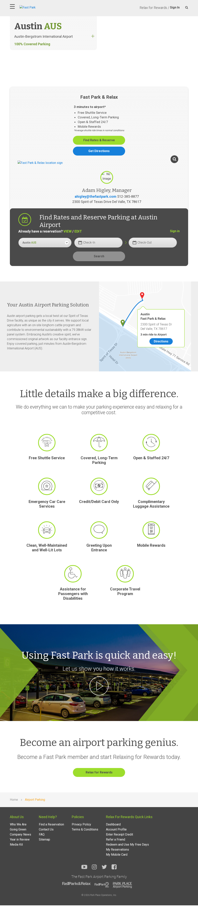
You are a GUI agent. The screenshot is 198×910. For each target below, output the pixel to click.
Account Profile (116, 829)
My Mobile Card (116, 854)
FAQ (41, 834)
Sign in (175, 231)
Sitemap (44, 839)
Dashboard (113, 824)
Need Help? (48, 817)
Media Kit (16, 844)
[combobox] (45, 242)
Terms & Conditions (85, 829)
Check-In (89, 242)
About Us (17, 817)
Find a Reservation (51, 824)
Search (99, 256)
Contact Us (46, 829)
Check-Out (144, 242)
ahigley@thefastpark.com (95, 196)
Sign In (175, 7)
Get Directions (99, 151)
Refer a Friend (115, 839)
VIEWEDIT (72, 231)
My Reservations (117, 849)
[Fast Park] (44, 7)
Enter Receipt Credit (119, 834)
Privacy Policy (81, 824)
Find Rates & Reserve (99, 140)
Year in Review (20, 839)
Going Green (18, 829)
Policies (78, 817)
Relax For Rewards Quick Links (129, 817)
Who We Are (18, 824)
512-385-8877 (128, 196)
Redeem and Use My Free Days (127, 844)
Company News (20, 834)
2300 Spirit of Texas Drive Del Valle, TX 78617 (106, 202)
